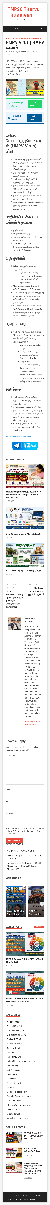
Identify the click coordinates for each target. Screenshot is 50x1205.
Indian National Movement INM (21, 1061)
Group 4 (10, 1052)
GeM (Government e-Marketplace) (23, 534)
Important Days (14, 1057)
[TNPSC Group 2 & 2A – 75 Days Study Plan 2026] (14, 1133)
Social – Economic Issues (19, 1096)
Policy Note (12, 1079)
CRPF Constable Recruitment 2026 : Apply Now (22, 1)
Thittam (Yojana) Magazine (19, 1105)
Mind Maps (12, 1074)
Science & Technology (33, 38)
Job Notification (14, 1070)
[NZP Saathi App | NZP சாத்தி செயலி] (25, 556)
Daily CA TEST (14, 1039)
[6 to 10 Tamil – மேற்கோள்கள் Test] (14, 1149)
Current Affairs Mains (14, 38)
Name (9, 790)
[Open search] (41, 29)
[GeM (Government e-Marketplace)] (25, 519)
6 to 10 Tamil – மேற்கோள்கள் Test (22, 851)
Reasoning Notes (15, 1083)
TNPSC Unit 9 (13, 1109)
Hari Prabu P (23, 52)
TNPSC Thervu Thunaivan (24, 12)
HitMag (32, 1199)
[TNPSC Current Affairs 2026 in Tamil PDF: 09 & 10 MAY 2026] (25, 983)
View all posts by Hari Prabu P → (32, 723)
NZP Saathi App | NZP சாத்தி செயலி (23, 571)
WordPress (20, 1199)
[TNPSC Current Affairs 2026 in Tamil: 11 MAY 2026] (25, 943)
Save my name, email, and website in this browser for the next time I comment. (25, 831)
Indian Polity (12, 1066)
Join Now (33, 104)
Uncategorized (13, 1114)
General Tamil (13, 1048)
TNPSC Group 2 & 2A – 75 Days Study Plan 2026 (33, 1136)
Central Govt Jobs (15, 1026)
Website (10, 814)
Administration (13, 1022)
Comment (11, 755)
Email (9, 802)
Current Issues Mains (16, 1035)
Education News (14, 1044)
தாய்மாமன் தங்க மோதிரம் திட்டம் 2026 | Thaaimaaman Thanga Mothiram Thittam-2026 (24, 495)
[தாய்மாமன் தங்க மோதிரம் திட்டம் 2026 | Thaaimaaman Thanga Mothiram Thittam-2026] (25, 477)
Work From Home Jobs (17, 1118)
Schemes (11, 1087)
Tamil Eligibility (14, 1101)
